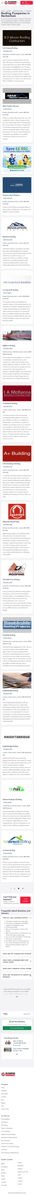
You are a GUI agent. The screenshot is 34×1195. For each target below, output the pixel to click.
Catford (5, 243)
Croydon (5, 410)
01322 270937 (7, 109)
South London (12, 410)
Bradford (3, 1173)
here (10, 921)
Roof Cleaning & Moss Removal (10, 1153)
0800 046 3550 (7, 240)
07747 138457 (7, 293)
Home (3, 1088)
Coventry (3, 1182)
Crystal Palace (6, 806)
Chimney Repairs (5, 1131)
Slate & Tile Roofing (6, 1128)
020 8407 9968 (7, 348)
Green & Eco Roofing (7, 1143)
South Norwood (7, 352)
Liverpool (20, 1181)
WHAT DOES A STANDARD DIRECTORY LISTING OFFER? (15, 961)
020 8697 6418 (7, 467)
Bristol (2, 1176)
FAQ (2, 1106)
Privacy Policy (5, 1109)
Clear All (26, 1014)
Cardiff (3, 1179)
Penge (4, 296)
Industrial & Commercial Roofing (10, 1147)
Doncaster (4, 1185)
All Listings (4, 1091)
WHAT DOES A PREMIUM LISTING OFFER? (17, 969)
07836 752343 (7, 638)
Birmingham (4, 1167)
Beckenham (6, 54)
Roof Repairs (4, 1122)
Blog (2, 1100)
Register (3, 1103)
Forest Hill (5, 586)
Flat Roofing (4, 1125)
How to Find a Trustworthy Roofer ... (20, 1042)
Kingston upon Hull (23, 1172)
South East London (15, 54)
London (23, 54)
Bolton (3, 1170)
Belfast (3, 1164)
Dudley (20, 1163)
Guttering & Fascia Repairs (8, 1134)
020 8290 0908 (7, 525)
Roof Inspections (5, 1140)
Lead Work (4, 1150)
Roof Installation (5, 1119)
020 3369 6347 (7, 406)
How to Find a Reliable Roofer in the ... (21, 1050)
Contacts (3, 1097)
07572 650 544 (7, 198)
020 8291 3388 (7, 582)
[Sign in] (18, 3)
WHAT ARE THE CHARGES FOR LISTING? (17, 954)
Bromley (5, 112)
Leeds (19, 1175)
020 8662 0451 (7, 694)
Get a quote (4, 1094)
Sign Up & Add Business (17, 1028)
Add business (25, 900)
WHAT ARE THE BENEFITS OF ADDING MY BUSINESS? (17, 976)
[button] (30, 1014)
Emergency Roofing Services (9, 1137)
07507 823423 (7, 802)
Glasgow (20, 1169)
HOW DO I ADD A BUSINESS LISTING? (15, 918)
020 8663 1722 (7, 51)
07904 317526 (7, 853)
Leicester (20, 1178)
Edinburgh (20, 1166)
